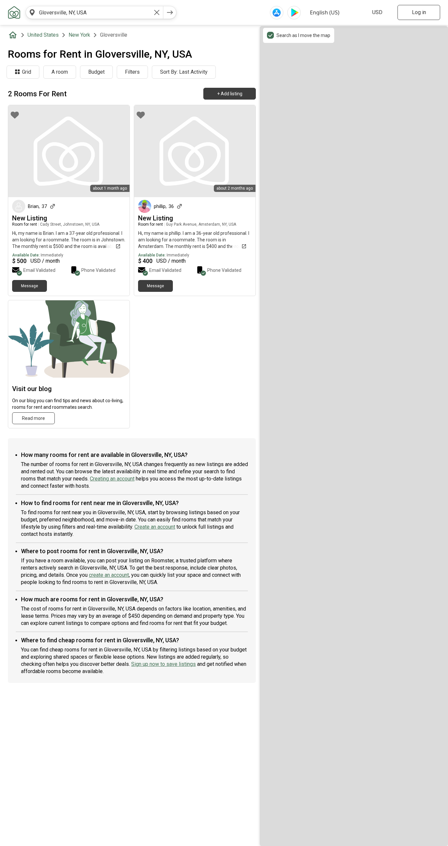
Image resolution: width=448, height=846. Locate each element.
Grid (26, 72)
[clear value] (156, 12)
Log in (419, 12)
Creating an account (112, 479)
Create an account (154, 527)
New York (79, 35)
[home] (14, 35)
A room (59, 72)
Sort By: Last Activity (184, 72)
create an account (109, 575)
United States (43, 35)
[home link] (14, 12)
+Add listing (229, 93)
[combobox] (94, 12)
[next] (169, 12)
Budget (96, 72)
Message (29, 286)
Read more (33, 418)
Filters (132, 72)
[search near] (32, 12)
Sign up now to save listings (163, 664)
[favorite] (14, 115)
